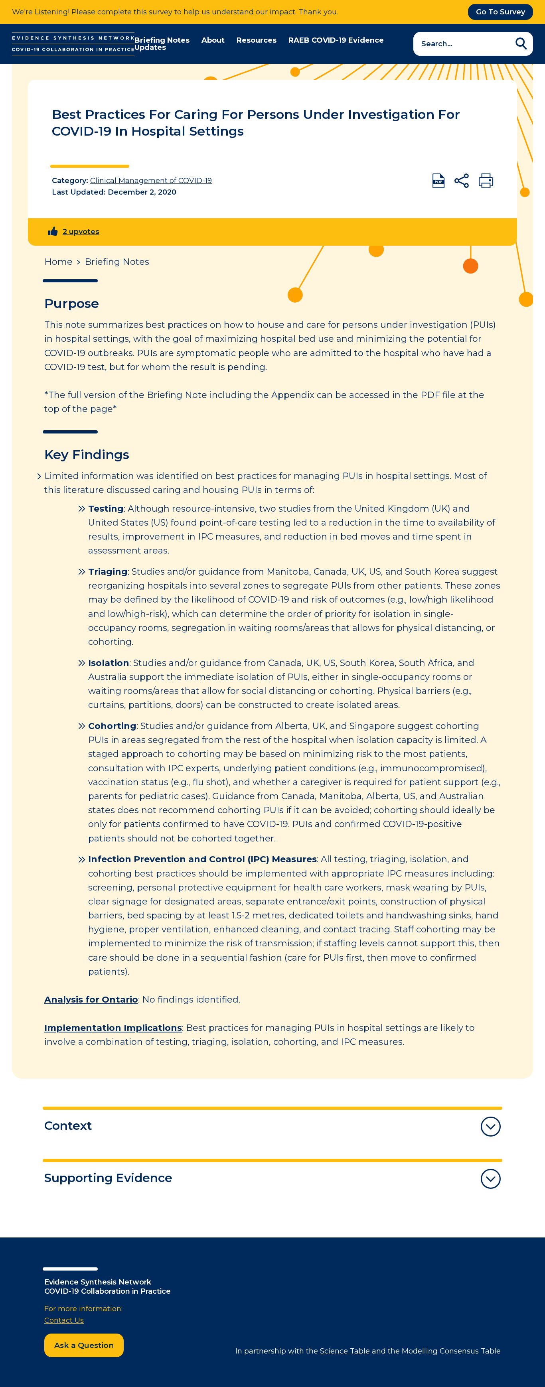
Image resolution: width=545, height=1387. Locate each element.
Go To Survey (500, 12)
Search (521, 44)
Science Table (345, 1351)
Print (486, 180)
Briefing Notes (162, 40)
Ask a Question (84, 1345)
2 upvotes (81, 231)
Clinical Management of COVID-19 (151, 180)
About (213, 40)
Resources (256, 40)
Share (461, 180)
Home (58, 262)
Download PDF (438, 180)
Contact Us (64, 1320)
